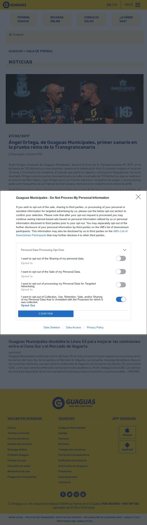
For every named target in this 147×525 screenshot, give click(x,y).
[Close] (139, 198)
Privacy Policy (95, 327)
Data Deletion (52, 327)
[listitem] (73, 250)
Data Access (73, 327)
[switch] (121, 258)
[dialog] (73, 263)
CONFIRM (46, 313)
